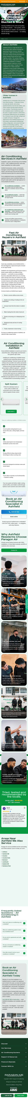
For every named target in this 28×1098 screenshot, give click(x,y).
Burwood (4, 859)
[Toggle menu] (26, 5)
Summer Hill (5, 853)
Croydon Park (6, 857)
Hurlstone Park (6, 866)
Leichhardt (5, 861)
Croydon (4, 855)
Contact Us (14, 550)
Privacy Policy (19, 1084)
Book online (20, 1095)
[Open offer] (26, 604)
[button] (14, 801)
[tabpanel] (11, 398)
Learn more (10, 411)
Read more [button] (5, 825)
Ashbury (4, 851)
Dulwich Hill (5, 863)
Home (2, 38)
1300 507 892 (15, 512)
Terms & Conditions (10, 1084)
